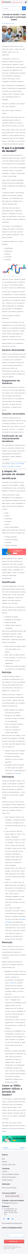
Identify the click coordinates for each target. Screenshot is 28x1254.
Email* (5, 1232)
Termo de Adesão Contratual (10, 1174)
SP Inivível (17, 773)
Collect (12, 983)
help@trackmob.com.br (11, 1203)
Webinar (4, 1161)
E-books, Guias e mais (8, 1164)
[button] (25, 2)
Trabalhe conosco (7, 1180)
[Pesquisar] (24, 8)
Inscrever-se (14, 1241)
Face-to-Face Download (9, 1188)
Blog (3, 1159)
